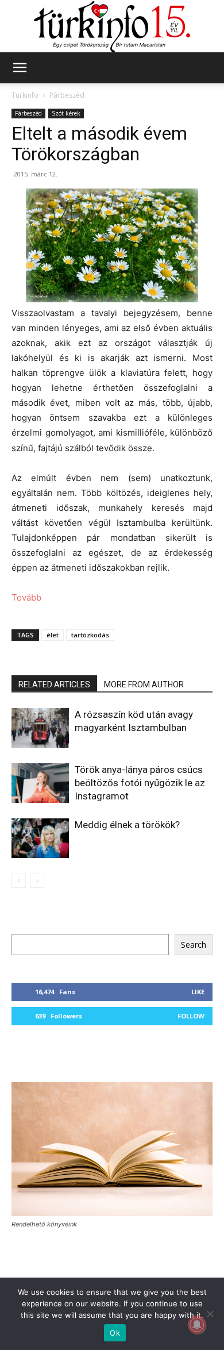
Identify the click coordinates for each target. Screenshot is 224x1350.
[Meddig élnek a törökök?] (40, 838)
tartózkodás (90, 634)
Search (193, 944)
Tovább (26, 597)
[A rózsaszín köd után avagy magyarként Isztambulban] (40, 728)
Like (197, 991)
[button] (19, 67)
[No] (209, 1314)
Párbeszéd (66, 95)
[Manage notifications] (197, 1325)
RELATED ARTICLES (54, 684)
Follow (190, 1015)
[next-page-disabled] (37, 881)
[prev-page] (18, 881)
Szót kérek (66, 113)
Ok (115, 1332)
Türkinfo (24, 95)
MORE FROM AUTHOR (144, 684)
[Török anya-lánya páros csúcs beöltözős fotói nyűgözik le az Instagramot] (40, 783)
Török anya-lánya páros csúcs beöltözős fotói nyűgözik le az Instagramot (140, 783)
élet (53, 634)
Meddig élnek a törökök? (127, 824)
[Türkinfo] (112, 26)
